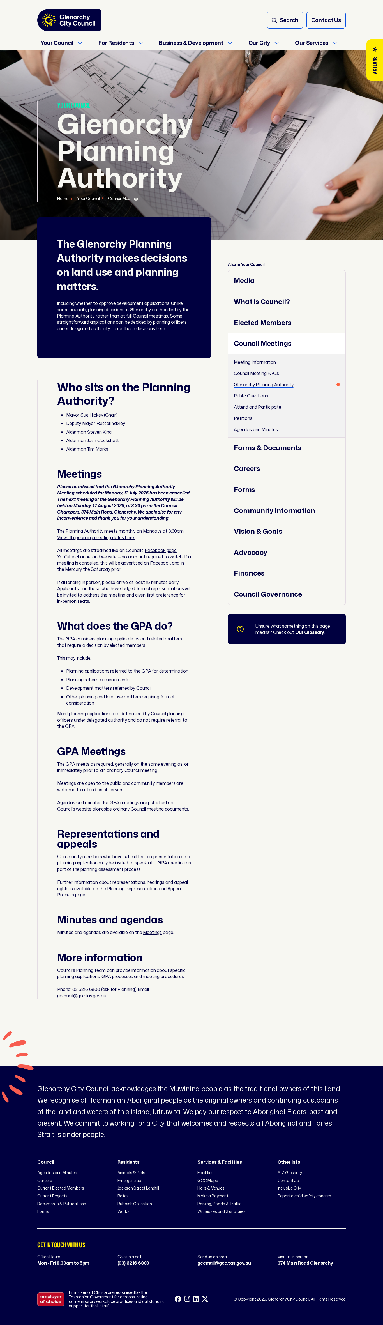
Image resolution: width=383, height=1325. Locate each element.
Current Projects (52, 1196)
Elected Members (263, 322)
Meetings (152, 932)
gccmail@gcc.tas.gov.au (224, 1263)
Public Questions (251, 396)
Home (63, 198)
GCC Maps (207, 1180)
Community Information (274, 510)
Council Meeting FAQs (256, 373)
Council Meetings (123, 198)
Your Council (88, 198)
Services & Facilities (219, 1162)
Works (123, 1211)
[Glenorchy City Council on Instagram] (187, 1299)
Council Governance (268, 594)
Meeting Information (255, 362)
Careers (247, 468)
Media (244, 280)
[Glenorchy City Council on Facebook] (178, 1299)
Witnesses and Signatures (221, 1211)
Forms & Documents (267, 447)
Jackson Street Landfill (138, 1188)
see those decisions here (140, 328)
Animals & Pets (131, 1172)
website (109, 557)
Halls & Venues (211, 1188)
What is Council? (262, 301)
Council (45, 1162)
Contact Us (288, 1180)
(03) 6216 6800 (133, 1263)
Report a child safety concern (304, 1196)
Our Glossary (309, 632)
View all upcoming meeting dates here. (96, 537)
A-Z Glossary (290, 1172)
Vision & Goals (258, 531)
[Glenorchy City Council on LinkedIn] (196, 1299)
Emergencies (129, 1180)
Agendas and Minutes (256, 429)
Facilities (205, 1172)
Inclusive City (289, 1188)
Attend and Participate (257, 407)
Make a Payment (212, 1196)
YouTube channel (74, 557)
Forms (244, 489)
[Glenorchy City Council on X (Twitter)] (205, 1299)
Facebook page (161, 550)
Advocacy (250, 552)
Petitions (243, 418)
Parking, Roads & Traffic (219, 1203)
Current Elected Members (60, 1188)
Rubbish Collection (134, 1203)
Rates (123, 1196)
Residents (128, 1162)
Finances (249, 573)
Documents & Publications (61, 1203)
